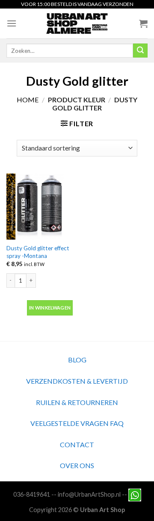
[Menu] (11, 23)
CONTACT (77, 444)
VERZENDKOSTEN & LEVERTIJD (77, 381)
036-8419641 (31, 494)
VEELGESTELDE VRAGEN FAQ (77, 423)
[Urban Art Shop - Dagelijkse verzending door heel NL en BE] (77, 23)
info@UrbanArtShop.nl (89, 494)
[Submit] (140, 50)
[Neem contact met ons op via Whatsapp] (134, 494)
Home (27, 100)
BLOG (77, 360)
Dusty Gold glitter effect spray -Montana (37, 252)
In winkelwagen (50, 307)
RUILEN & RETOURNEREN (77, 402)
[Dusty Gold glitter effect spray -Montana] (39, 207)
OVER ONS (77, 465)
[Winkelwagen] (143, 23)
